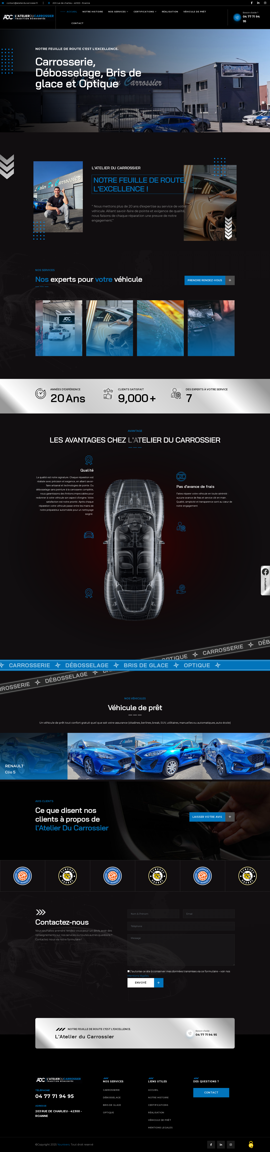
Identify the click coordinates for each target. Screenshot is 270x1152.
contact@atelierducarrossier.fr (22, 3)
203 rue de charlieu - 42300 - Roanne (71, 3)
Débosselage (100, 338)
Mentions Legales (160, 1127)
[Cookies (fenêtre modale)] (250, 1144)
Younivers (63, 1144)
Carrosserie (49, 338)
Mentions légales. (138, 975)
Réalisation (170, 11)
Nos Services (117, 11)
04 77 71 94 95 (251, 19)
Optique (199, 338)
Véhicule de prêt (194, 11)
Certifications (144, 11)
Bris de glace (151, 338)
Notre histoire (92, 11)
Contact (77, 23)
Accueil (72, 11)
